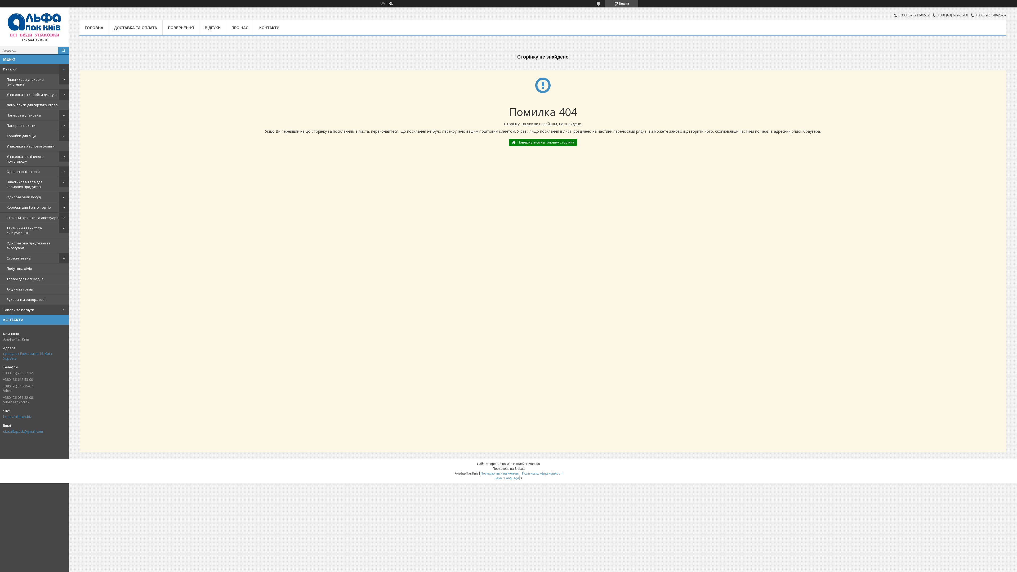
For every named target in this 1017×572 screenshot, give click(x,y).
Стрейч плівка (19, 258)
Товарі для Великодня (25, 278)
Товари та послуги (18, 309)
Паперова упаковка (24, 115)
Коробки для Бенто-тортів (29, 207)
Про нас (239, 28)
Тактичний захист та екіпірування (24, 230)
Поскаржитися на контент (500, 473)
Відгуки (213, 28)
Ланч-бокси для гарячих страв (32, 104)
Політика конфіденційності (542, 473)
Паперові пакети (21, 125)
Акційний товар (20, 289)
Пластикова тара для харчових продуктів (24, 184)
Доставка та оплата (135, 28)
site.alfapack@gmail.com (23, 431)
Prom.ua (534, 464)
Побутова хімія (19, 268)
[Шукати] (63, 51)
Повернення (181, 28)
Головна (94, 28)
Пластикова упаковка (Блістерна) (25, 82)
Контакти (269, 28)
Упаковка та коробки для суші (32, 94)
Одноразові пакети (23, 171)
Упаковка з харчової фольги (31, 146)
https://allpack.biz (17, 416)
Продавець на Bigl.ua (509, 469)
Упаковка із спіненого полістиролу (25, 159)
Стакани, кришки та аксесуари (33, 217)
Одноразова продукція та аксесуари (29, 245)
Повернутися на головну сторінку (546, 142)
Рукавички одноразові (26, 299)
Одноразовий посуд (24, 197)
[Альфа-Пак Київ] (34, 24)
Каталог (10, 69)
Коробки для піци (21, 135)
